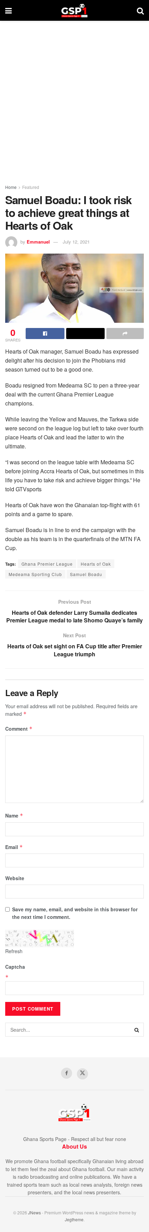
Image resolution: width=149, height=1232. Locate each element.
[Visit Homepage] (74, 10)
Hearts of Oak (96, 564)
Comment (19, 728)
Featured (30, 187)
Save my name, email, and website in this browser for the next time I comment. (75, 913)
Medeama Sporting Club (35, 574)
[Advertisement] (74, 98)
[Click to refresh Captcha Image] (39, 938)
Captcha (15, 966)
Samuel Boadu (86, 574)
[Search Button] (140, 10)
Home (11, 187)
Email (14, 846)
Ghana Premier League (47, 564)
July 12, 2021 (76, 241)
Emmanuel (38, 241)
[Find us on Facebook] (66, 1073)
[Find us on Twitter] (82, 1073)
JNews (34, 1212)
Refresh (14, 951)
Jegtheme (74, 1219)
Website (14, 878)
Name (14, 815)
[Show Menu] (8, 10)
